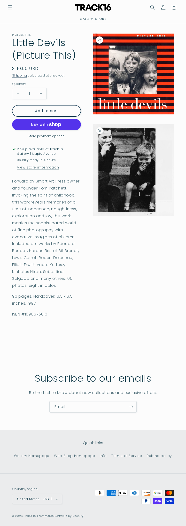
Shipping (19, 75)
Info (103, 455)
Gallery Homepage (31, 455)
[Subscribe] (131, 407)
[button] (10, 7)
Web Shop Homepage (74, 455)
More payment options (46, 136)
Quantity (19, 84)
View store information (38, 167)
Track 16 (30, 516)
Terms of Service (126, 455)
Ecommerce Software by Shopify (60, 516)
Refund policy (159, 455)
